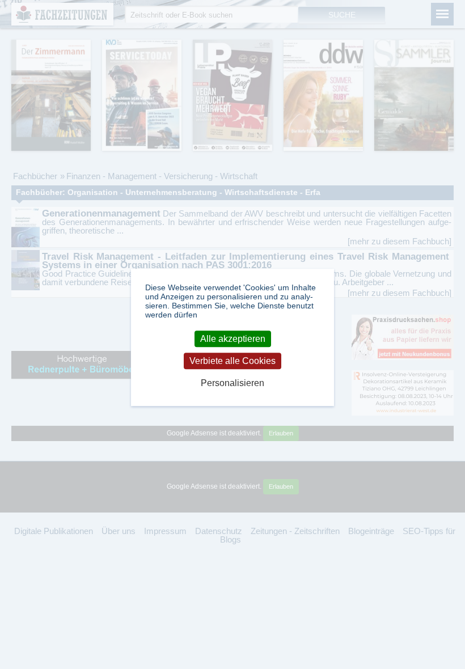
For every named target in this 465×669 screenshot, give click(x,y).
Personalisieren (232, 383)
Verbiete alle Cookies (232, 361)
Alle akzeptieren (232, 339)
